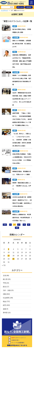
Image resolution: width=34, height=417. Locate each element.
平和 (4, 283)
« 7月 (4, 265)
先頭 (5, 224)
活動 (4, 294)
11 (18, 224)
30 (28, 224)
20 (24, 224)
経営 (4, 305)
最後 (17, 227)
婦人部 (5, 279)
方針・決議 (6, 290)
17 (8, 255)
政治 (4, 286)
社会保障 (6, 298)
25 (13, 259)
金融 (4, 309)
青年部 (5, 312)
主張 (4, 275)
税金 (4, 301)
